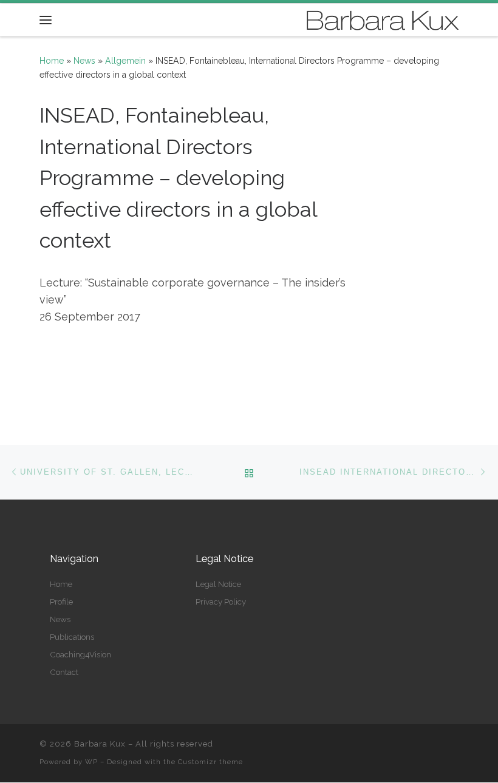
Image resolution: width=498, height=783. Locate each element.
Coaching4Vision (80, 654)
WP (91, 762)
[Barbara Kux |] (383, 19)
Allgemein (125, 61)
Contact (64, 672)
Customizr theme (210, 762)
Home (51, 61)
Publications (72, 637)
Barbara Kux (100, 743)
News (84, 61)
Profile (61, 601)
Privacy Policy (221, 601)
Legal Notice (218, 584)
